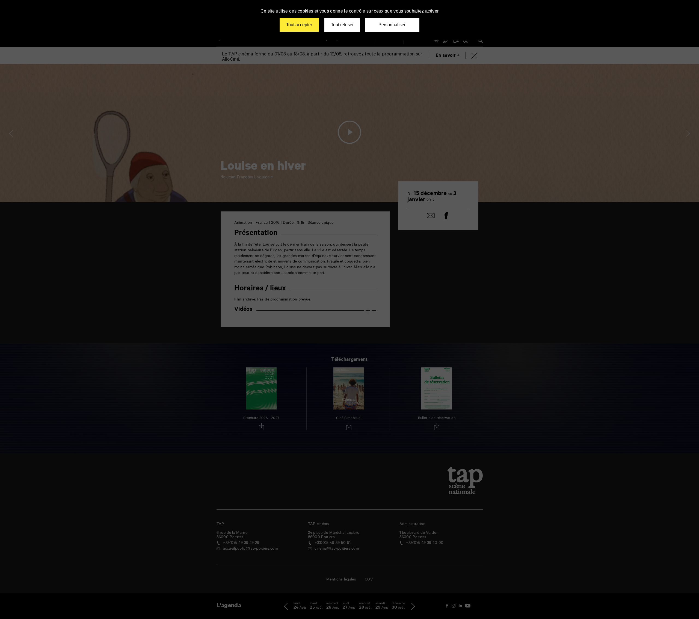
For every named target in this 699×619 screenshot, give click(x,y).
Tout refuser (342, 24)
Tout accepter (299, 24)
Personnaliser (391, 24)
